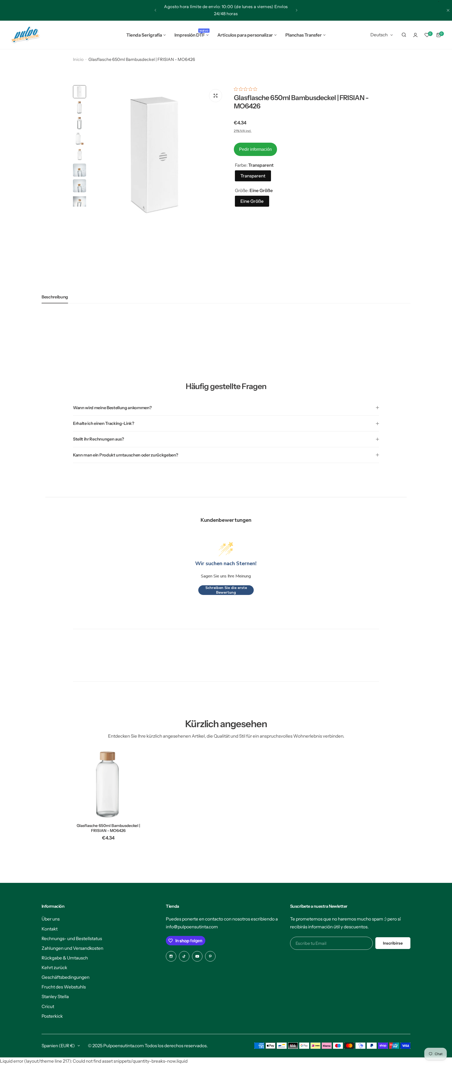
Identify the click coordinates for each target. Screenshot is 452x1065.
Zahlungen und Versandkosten (72, 948)
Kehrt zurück (54, 967)
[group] (157, 153)
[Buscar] (404, 35)
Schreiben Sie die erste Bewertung (226, 590)
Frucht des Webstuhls (64, 986)
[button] (155, 10)
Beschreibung (55, 296)
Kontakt (50, 928)
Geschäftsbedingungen (65, 977)
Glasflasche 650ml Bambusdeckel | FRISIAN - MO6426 (108, 828)
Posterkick (52, 1016)
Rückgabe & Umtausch (65, 957)
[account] (415, 35)
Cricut (48, 1006)
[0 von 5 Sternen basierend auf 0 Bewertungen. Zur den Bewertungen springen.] (247, 88)
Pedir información (255, 149)
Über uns (51, 919)
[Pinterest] (210, 956)
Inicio (78, 59)
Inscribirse (393, 943)
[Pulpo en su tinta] (25, 35)
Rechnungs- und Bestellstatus (72, 938)
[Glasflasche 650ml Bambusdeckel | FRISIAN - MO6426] (108, 784)
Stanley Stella (55, 996)
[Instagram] (171, 956)
